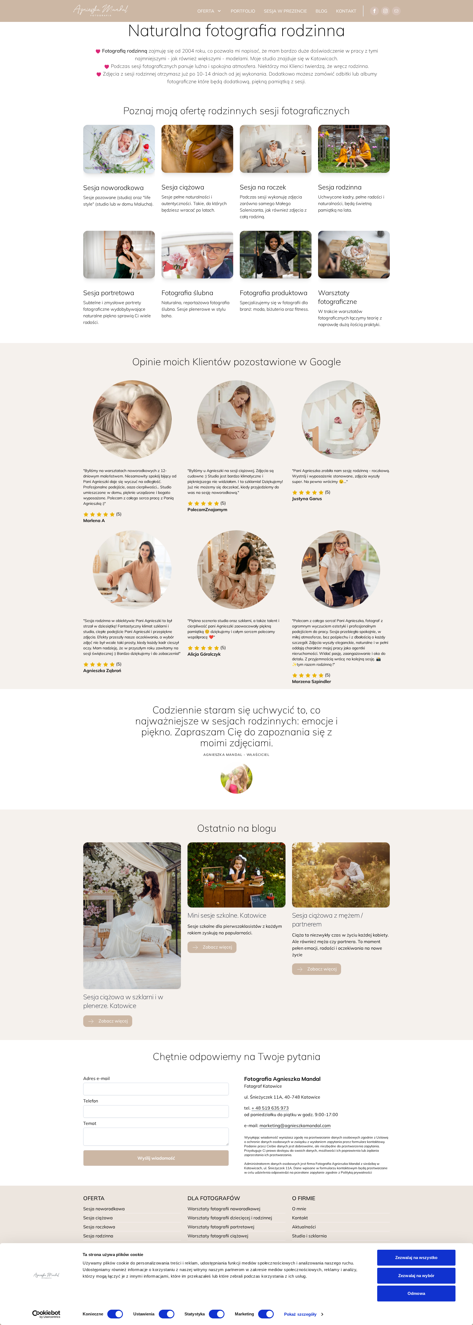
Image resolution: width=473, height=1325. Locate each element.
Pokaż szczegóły (300, 1314)
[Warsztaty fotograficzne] (354, 255)
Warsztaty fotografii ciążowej (218, 1235)
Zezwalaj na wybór (416, 1275)
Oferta (205, 11)
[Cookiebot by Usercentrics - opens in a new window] (46, 1314)
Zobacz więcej (112, 1021)
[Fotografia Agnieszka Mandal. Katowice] (100, 11)
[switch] (166, 1314)
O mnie (299, 1208)
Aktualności (304, 1226)
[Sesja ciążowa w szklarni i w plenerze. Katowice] (132, 915)
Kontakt (346, 11)
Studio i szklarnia (309, 1235)
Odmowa (416, 1293)
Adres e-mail (96, 1078)
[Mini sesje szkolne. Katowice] (236, 875)
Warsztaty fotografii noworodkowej (224, 1208)
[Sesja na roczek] (276, 149)
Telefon (90, 1101)
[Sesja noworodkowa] (119, 149)
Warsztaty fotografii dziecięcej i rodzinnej (230, 1217)
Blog (321, 11)
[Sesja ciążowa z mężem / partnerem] (341, 875)
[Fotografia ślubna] (197, 254)
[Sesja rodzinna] (354, 149)
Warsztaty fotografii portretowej (221, 1226)
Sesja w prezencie (285, 11)
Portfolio (243, 11)
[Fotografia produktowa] (276, 255)
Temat (89, 1123)
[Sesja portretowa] (119, 255)
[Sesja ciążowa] (197, 149)
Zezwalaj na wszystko (416, 1257)
